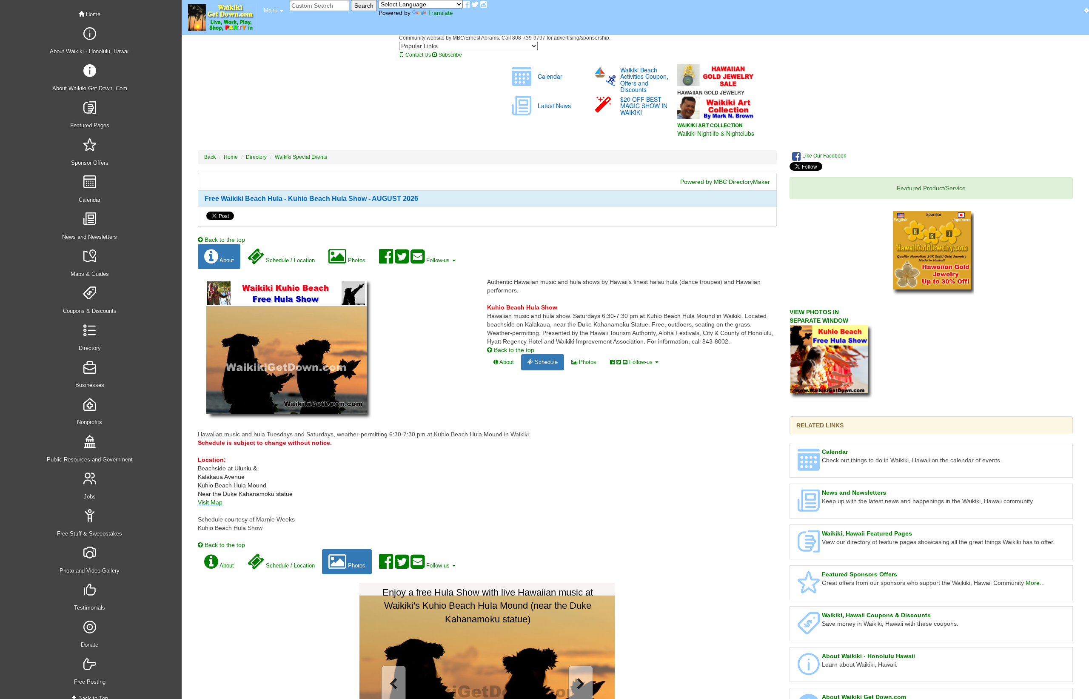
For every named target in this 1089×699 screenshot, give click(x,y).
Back (210, 157)
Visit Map (210, 502)
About (226, 260)
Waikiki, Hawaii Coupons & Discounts (876, 615)
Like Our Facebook (823, 156)
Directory (256, 157)
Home (92, 14)
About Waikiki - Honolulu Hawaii (868, 656)
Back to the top (224, 239)
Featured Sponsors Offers (859, 574)
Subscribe (449, 55)
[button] (273, 10)
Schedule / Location (289, 260)
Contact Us (417, 55)
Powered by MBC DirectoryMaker (725, 181)
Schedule (545, 362)
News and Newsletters (854, 492)
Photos (355, 260)
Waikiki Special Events (301, 157)
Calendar (835, 451)
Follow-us (438, 260)
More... (1035, 582)
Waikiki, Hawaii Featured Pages (867, 533)
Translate (440, 12)
